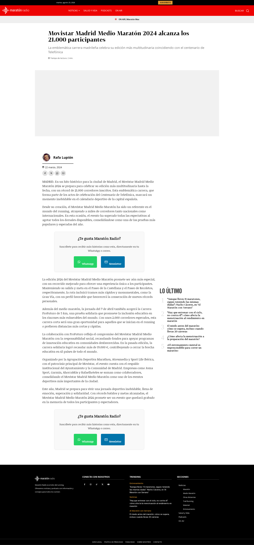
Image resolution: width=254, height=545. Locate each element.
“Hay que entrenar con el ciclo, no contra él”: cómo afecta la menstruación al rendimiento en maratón (185, 316)
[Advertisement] (183, 203)
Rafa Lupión (63, 157)
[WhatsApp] (57, 173)
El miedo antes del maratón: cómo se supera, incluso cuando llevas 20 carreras (185, 328)
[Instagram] (90, 484)
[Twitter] (51, 173)
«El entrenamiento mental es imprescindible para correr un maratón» (184, 347)
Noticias (133, 497)
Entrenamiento (136, 483)
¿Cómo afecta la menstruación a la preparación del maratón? (185, 338)
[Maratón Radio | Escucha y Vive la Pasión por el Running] (16, 10)
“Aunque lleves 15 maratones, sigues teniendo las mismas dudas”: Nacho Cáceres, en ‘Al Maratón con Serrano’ (184, 303)
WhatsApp (88, 263)
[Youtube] (108, 484)
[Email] (63, 173)
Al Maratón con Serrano (140, 511)
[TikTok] (96, 484)
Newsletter (115, 263)
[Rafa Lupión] (47, 157)
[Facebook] (45, 173)
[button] (243, 11)
